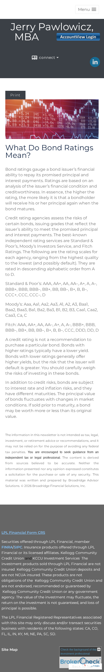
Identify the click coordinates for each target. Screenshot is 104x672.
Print (15, 95)
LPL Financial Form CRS (23, 532)
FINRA (7, 547)
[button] (87, 9)
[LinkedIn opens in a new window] (95, 65)
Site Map (10, 649)
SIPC (18, 547)
